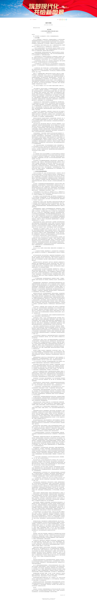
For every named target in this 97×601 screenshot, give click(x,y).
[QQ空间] (64, 19)
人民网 (30, 19)
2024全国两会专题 (34, 19)
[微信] (62, 19)
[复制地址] (66, 19)
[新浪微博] (60, 19)
